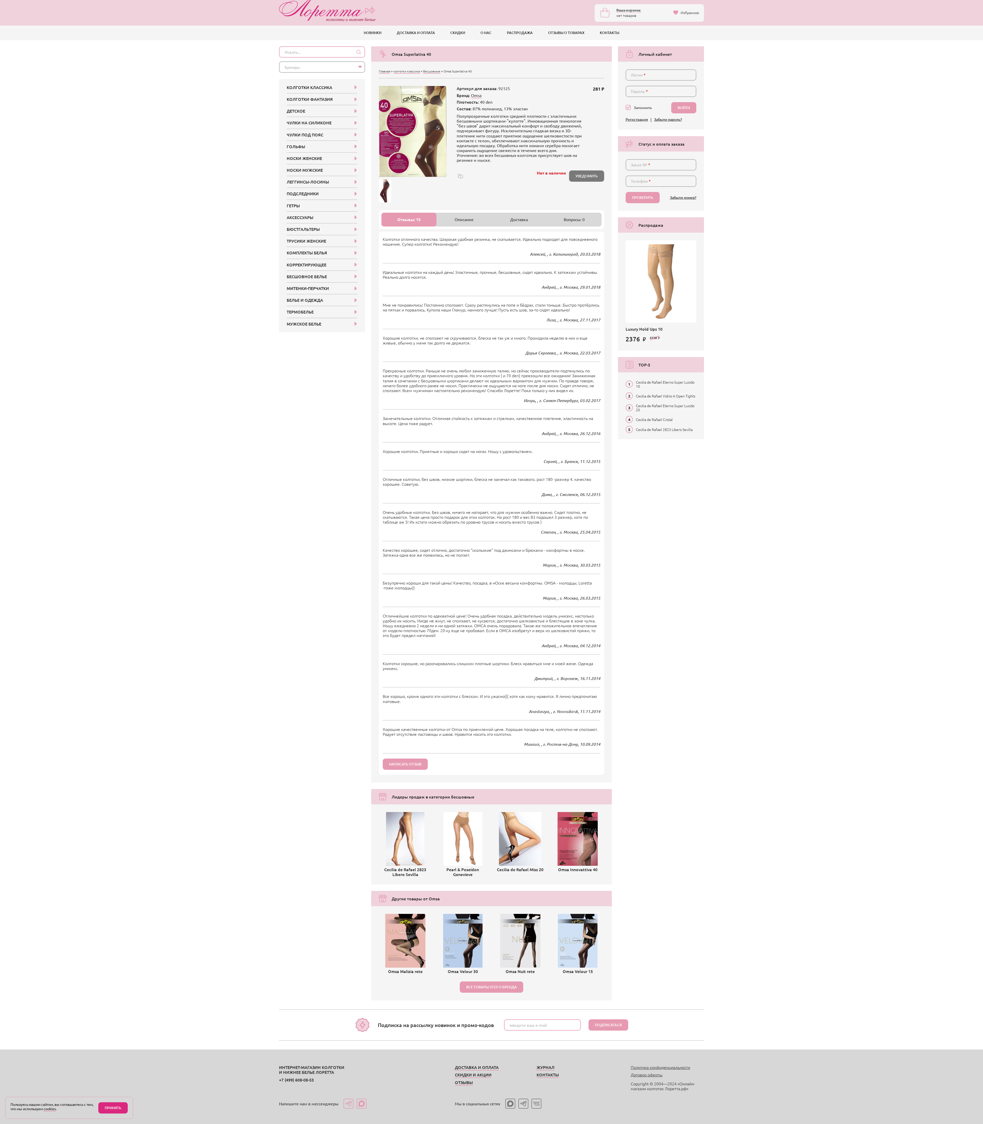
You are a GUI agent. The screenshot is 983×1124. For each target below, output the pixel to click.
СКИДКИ (457, 32)
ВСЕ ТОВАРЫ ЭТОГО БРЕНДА (491, 987)
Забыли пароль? (668, 119)
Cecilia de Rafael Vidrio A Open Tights (665, 395)
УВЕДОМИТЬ (586, 176)
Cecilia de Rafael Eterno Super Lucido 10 (665, 384)
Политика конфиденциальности (660, 1067)
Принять (113, 1107)
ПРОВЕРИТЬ (642, 197)
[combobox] (322, 67)
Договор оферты (647, 1074)
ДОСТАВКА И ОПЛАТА (416, 32)
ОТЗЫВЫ (464, 1082)
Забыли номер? (683, 198)
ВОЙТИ (684, 107)
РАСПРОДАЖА (520, 32)
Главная (384, 71)
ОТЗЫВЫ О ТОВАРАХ (566, 32)
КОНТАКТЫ (609, 32)
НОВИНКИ (372, 32)
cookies (50, 1108)
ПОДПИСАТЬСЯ (608, 1024)
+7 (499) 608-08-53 (296, 1080)
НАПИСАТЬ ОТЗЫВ (405, 764)
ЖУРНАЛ (545, 1067)
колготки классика (406, 71)
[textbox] (317, 67)
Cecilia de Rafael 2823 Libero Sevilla (664, 429)
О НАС (486, 32)
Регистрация (637, 119)
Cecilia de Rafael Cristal (654, 419)
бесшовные (431, 71)
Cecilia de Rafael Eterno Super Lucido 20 (665, 407)
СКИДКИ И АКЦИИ (473, 1074)
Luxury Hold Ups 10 (644, 329)
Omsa (476, 95)
